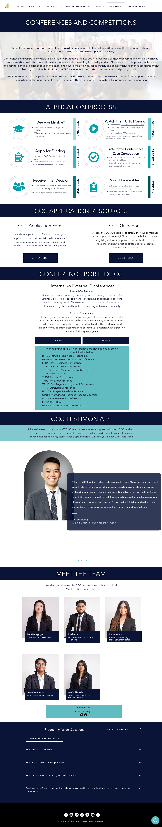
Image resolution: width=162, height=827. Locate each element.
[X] (87, 815)
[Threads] (82, 815)
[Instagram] (85, 714)
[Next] (155, 504)
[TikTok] (77, 815)
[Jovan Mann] (86, 560)
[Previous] (6, 504)
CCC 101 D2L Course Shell (132, 124)
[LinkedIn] (81, 714)
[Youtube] (93, 815)
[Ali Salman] (81, 560)
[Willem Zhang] (75, 560)
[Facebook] (98, 815)
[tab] (58, 340)
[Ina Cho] (78, 560)
